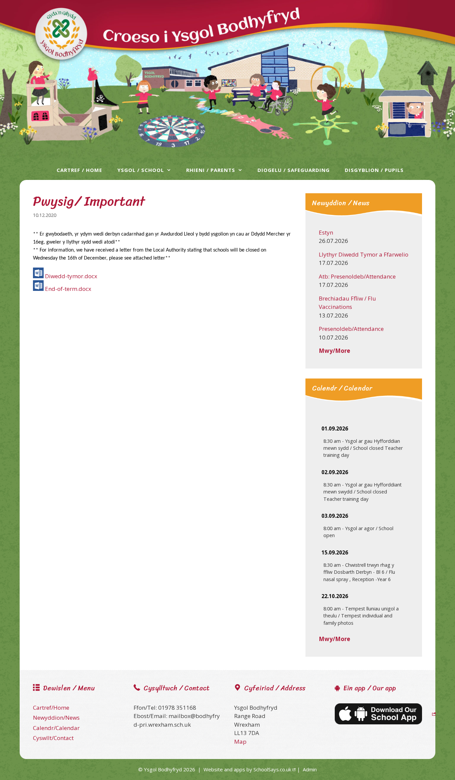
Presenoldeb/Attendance (351, 329)
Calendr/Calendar (56, 728)
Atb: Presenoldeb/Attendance (357, 276)
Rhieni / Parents (210, 170)
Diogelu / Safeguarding (293, 170)
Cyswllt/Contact (53, 738)
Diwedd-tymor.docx (71, 276)
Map (240, 741)
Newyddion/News (56, 717)
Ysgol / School (140, 170)
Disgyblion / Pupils (374, 170)
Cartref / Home (79, 170)
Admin (310, 769)
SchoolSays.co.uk (272, 769)
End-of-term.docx (68, 289)
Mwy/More (334, 351)
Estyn (326, 232)
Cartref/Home (51, 707)
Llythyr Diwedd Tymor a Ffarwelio (363, 254)
